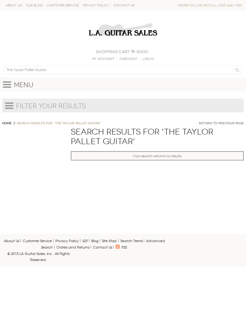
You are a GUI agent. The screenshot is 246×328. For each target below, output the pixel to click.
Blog (94, 240)
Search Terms (131, 240)
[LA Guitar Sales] (123, 20)
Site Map (109, 240)
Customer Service (63, 5)
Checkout (128, 59)
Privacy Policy (96, 5)
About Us (14, 5)
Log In (148, 59)
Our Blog (34, 5)
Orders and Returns (72, 247)
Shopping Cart (113, 51)
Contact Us (124, 5)
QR (85, 240)
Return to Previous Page (221, 123)
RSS (124, 247)
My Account (103, 59)
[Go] (236, 70)
